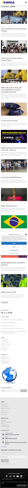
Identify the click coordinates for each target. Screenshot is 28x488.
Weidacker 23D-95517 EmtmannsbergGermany (6, 422)
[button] (26, 234)
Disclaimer (17, 253)
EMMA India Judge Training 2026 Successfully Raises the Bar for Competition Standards (11, 90)
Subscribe (4, 460)
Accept (14, 243)
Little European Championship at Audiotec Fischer (12, 328)
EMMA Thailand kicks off (9, 206)
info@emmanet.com (5, 363)
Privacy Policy (12, 253)
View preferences (14, 250)
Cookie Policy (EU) (5, 348)
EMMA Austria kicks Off (8, 292)
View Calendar (4, 446)
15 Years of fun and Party (9, 121)
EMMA (2, 230)
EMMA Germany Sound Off (11, 438)
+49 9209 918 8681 (5, 425)
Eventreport (11, 26)
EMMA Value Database (6, 344)
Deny (14, 246)
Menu (26, 2)
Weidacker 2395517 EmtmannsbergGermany (6, 358)
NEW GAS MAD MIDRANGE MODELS (8, 322)
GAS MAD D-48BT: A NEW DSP (7, 325)
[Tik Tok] (14, 476)
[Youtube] (18, 476)
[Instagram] (10, 476)
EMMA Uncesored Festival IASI (12, 434)
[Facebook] (7, 476)
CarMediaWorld (4, 339)
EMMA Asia (3, 85)
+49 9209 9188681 (5, 361)
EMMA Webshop (4, 342)
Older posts (5, 302)
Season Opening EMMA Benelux (11, 177)
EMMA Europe (4, 26)
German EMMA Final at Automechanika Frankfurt (11, 319)
